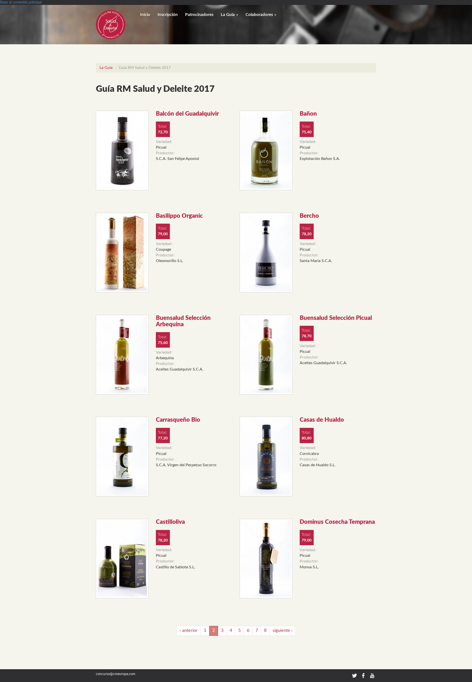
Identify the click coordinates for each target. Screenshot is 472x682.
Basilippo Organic (179, 216)
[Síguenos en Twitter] (354, 675)
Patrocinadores (199, 15)
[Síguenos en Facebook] (363, 675)
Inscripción (168, 15)
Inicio (145, 15)
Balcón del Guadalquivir (187, 114)
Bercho (309, 216)
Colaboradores (260, 15)
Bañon (308, 114)
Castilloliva (170, 522)
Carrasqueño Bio (178, 420)
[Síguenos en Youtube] (372, 675)
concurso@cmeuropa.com (115, 674)
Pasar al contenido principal (21, 2)
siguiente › (283, 630)
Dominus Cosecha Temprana (337, 522)
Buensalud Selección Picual (336, 318)
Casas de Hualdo (322, 420)
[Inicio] (116, 24)
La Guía (228, 15)
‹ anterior (189, 630)
